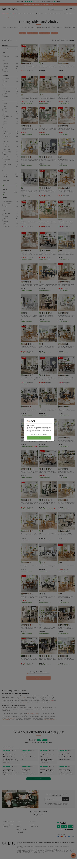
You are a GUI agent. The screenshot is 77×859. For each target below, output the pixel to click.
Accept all (39, 437)
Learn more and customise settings (39, 434)
